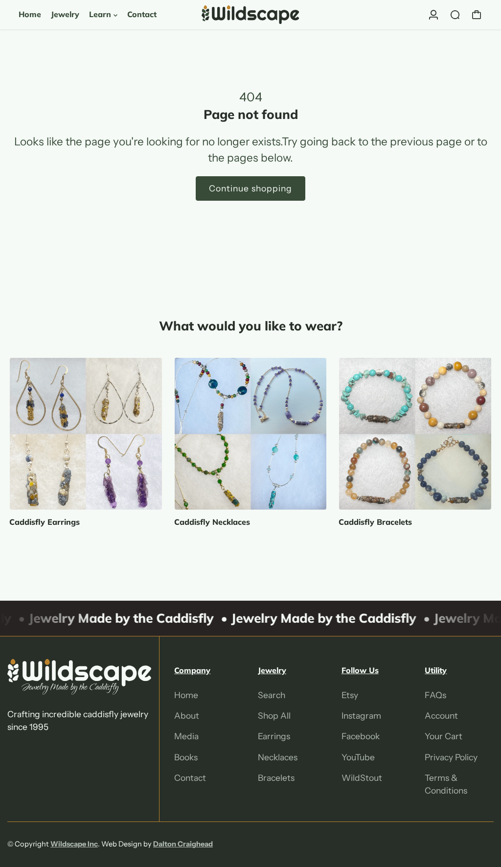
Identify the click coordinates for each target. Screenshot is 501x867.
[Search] (455, 14)
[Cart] (476, 14)
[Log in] (433, 14)
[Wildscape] (250, 14)
